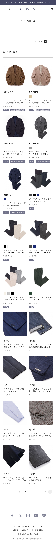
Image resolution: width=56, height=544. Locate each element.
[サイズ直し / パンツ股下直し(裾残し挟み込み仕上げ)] (41, 324)
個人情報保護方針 (38, 530)
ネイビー (5, 199)
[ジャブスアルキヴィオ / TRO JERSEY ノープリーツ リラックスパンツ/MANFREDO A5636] (15, 277)
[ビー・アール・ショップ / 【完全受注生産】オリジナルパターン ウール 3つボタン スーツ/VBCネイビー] (15, 178)
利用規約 (24, 530)
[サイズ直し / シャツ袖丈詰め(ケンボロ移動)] (15, 413)
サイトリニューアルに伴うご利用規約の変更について (28, 2)
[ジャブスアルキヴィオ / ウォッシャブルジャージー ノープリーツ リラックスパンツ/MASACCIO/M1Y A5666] (41, 178)
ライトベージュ (8, 246)
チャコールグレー (30, 195)
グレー (30, 147)
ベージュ (30, 96)
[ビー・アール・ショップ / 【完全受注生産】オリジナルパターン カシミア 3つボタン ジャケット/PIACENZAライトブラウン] (15, 75)
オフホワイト (5, 293)
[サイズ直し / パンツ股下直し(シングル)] (15, 368)
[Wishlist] (48, 9)
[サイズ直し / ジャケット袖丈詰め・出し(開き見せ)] (15, 324)
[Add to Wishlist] (24, 85)
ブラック (34, 195)
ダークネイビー (5, 147)
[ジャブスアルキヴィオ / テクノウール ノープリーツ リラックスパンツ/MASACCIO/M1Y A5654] (41, 229)
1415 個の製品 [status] (10, 52)
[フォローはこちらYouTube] (36, 515)
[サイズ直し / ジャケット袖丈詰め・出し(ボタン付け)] (41, 368)
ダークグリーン (30, 293)
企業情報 (14, 530)
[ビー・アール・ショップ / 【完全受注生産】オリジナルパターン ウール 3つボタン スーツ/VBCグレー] (41, 127)
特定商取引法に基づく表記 (28, 534)
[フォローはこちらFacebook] (12, 515)
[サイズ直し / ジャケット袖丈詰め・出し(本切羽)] (41, 413)
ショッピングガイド (21, 526)
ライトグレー (8, 293)
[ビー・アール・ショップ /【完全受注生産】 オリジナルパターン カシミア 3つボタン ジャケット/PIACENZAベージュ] (41, 75)
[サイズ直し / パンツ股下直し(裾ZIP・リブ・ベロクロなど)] (15, 457)
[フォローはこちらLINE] (44, 515)
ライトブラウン (5, 96)
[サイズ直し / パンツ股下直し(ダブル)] (41, 457)
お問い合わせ (37, 526)
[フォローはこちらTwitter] (20, 515)
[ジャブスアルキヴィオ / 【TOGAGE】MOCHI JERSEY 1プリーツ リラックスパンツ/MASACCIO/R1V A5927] (15, 229)
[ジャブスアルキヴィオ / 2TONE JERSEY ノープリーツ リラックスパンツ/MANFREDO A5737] (41, 277)
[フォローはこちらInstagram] (28, 515)
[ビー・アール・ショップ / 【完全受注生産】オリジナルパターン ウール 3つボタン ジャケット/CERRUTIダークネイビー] (15, 127)
